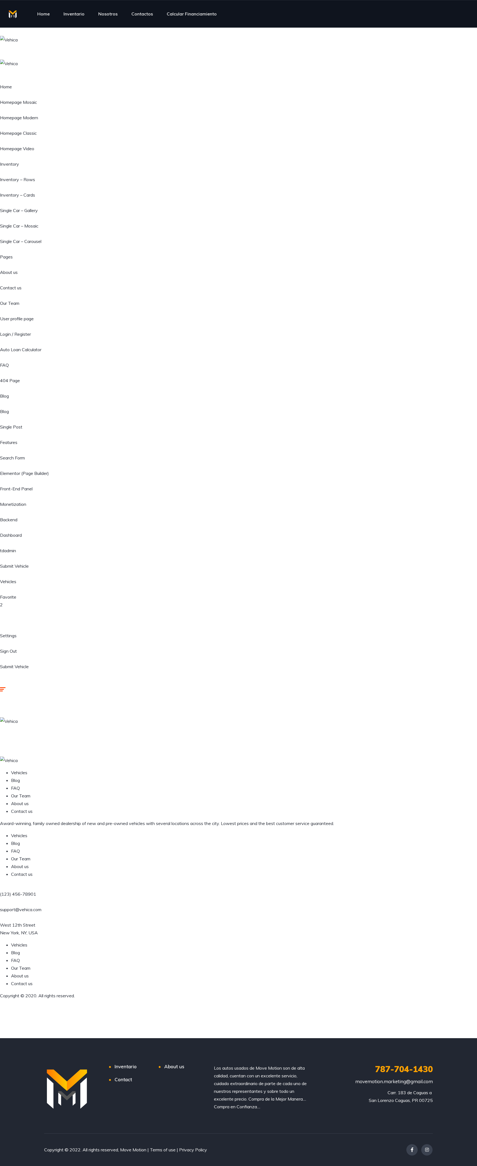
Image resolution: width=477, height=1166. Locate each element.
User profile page (17, 318)
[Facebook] (412, 1150)
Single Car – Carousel (20, 241)
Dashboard (11, 535)
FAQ (4, 365)
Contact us (11, 287)
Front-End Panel (16, 488)
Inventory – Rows (17, 179)
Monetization (13, 504)
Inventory (9, 164)
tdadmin (8, 550)
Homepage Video (17, 148)
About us (9, 272)
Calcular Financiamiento (192, 14)
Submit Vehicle (14, 566)
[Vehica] (9, 39)
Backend (8, 519)
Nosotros (108, 14)
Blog (4, 396)
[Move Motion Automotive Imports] (12, 14)
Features (8, 442)
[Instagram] (427, 1150)
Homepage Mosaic (18, 102)
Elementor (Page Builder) (24, 473)
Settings (8, 635)
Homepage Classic (18, 133)
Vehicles (8, 581)
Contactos (142, 14)
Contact (123, 1079)
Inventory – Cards (17, 195)
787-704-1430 (404, 1069)
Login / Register (15, 334)
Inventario (73, 14)
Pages (6, 257)
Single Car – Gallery (19, 210)
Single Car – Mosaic (19, 226)
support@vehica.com (20, 909)
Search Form (12, 458)
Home (43, 14)
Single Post (11, 427)
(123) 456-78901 (18, 894)
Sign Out (8, 651)
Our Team (9, 303)
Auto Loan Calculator (20, 349)
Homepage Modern (19, 117)
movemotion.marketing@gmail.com (394, 1081)
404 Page (10, 380)
